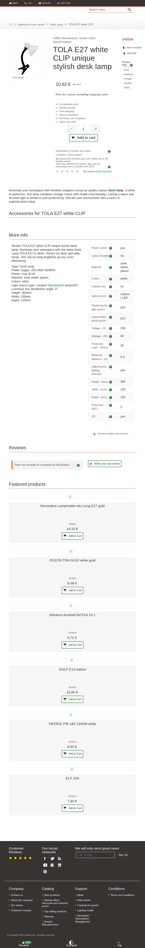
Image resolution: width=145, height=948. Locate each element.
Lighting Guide (85, 910)
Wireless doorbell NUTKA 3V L (72, 615)
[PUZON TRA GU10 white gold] (72, 551)
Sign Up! (123, 855)
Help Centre (84, 900)
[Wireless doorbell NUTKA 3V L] (72, 606)
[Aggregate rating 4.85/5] (21, 857)
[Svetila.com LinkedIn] (60, 865)
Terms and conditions (122, 895)
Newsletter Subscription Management (82, 918)
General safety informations (112, 433)
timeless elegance (129, 74)
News (80, 895)
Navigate (46, 3)
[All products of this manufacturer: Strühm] (128, 39)
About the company (22, 900)
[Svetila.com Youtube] (45, 865)
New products (52, 895)
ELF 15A (72, 778)
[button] (63, 3)
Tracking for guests (88, 905)
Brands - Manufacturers (50, 923)
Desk (23, 266)
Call (30, 3)
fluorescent (56, 285)
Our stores (17, 905)
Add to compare (130, 47)
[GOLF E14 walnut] (72, 660)
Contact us (17, 895)
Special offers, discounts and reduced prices (55, 903)
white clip (127, 87)
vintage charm (128, 78)
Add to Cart (75, 535)
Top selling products (55, 911)
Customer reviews (21, 910)
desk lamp (126, 70)
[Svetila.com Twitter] (53, 859)
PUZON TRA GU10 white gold (72, 560)
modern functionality (130, 83)
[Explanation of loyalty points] (109, 166)
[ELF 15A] (72, 769)
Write (15, 3)
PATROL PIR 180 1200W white (72, 724)
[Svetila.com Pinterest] (45, 872)
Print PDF (130, 53)
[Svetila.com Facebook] (45, 859)
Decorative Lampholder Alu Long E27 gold (72, 506)
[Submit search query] (130, 10)
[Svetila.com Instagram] (53, 865)
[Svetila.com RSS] (60, 859)
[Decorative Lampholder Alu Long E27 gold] (72, 497)
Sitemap (48, 916)
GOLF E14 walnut (72, 669)
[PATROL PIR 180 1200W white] (72, 715)
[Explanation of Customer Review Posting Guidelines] (79, 465)
